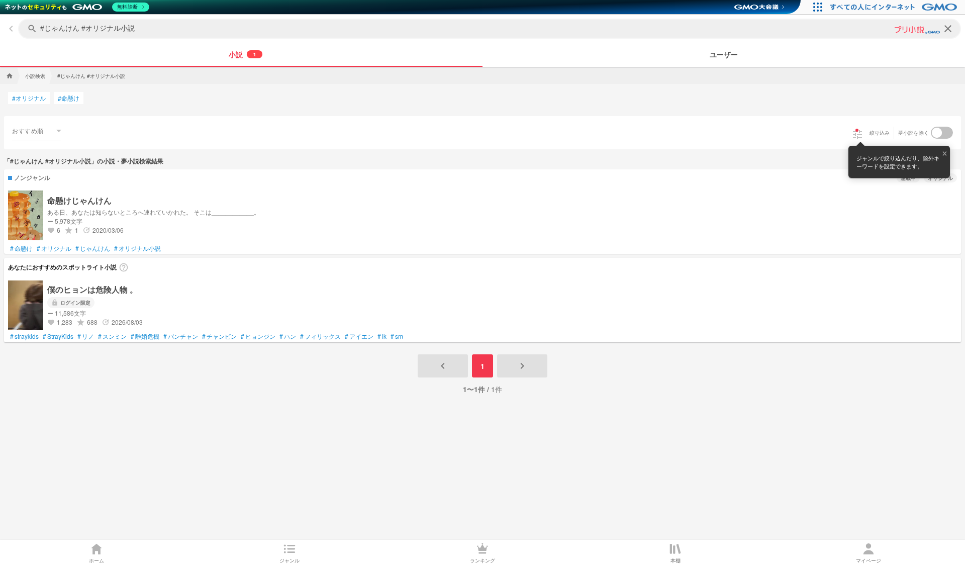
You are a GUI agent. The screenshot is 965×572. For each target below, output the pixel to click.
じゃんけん (92, 248)
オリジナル (29, 98)
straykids (24, 336)
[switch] (942, 133)
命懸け (68, 98)
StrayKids (58, 336)
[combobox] (36, 130)
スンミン (112, 336)
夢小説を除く (913, 133)
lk (382, 336)
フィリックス (320, 336)
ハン (287, 336)
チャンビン (219, 336)
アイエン (359, 336)
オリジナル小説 (137, 248)
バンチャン (180, 336)
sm (397, 336)
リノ (85, 336)
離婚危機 (145, 336)
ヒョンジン (258, 336)
